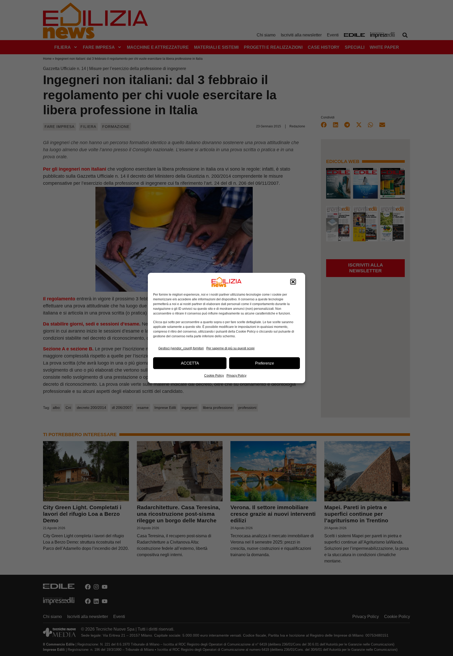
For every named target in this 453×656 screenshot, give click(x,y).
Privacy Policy (236, 375)
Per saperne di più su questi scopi (230, 348)
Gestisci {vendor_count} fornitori (181, 348)
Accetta (190, 363)
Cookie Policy (214, 375)
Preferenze (264, 363)
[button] (293, 282)
